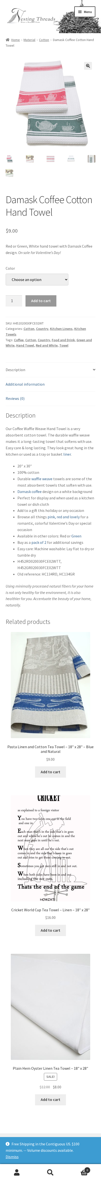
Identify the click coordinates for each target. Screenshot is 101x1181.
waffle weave (41, 478)
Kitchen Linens (61, 328)
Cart (77, 1168)
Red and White (47, 345)
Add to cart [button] (50, 771)
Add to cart (41, 300)
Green (76, 536)
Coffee (19, 340)
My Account (17, 1172)
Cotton (44, 40)
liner (67, 454)
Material (29, 40)
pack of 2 (38, 542)
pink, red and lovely (63, 516)
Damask (24, 491)
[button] (88, 66)
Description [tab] (15, 369)
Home (15, 40)
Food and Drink (63, 340)
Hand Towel (25, 345)
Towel (63, 345)
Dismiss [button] (12, 1156)
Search (50, 1172)
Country (42, 328)
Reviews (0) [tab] (15, 398)
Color (10, 268)
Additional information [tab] (25, 384)
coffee (37, 491)
